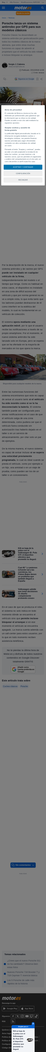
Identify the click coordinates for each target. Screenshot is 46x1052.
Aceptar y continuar (23, 167)
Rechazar (23, 180)
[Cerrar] (33, 1023)
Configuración (23, 173)
